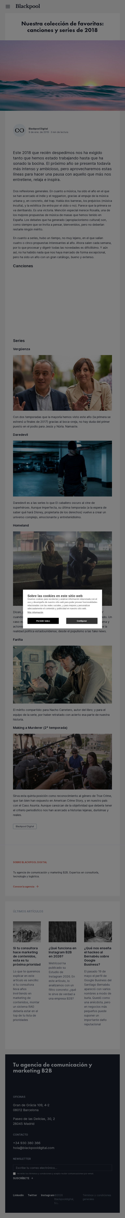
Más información (35, 612)
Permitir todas (43, 621)
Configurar (82, 621)
